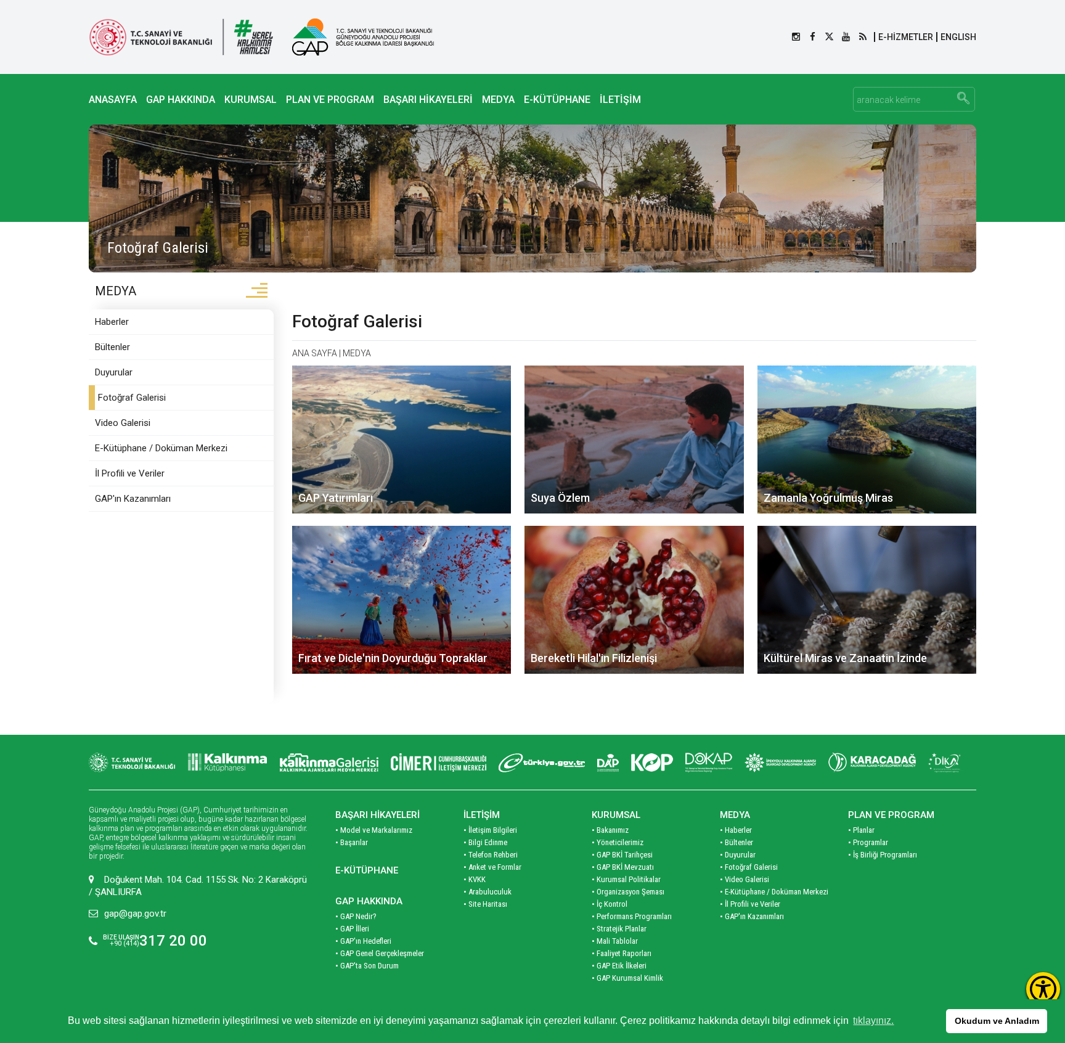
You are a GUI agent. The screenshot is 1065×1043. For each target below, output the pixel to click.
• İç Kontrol (609, 904)
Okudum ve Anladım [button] (997, 1021)
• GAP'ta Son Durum (367, 965)
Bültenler (112, 347)
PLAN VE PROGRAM (330, 99)
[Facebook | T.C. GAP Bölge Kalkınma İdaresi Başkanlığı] (812, 37)
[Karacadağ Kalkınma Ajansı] (872, 762)
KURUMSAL (250, 99)
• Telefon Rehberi (490, 854)
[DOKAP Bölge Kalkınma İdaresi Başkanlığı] (708, 762)
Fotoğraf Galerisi (132, 397)
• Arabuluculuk (487, 891)
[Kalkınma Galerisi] (329, 762)
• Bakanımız (610, 830)
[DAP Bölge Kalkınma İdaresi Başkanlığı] (608, 762)
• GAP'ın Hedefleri (363, 941)
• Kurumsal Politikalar (626, 879)
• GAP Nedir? (356, 916)
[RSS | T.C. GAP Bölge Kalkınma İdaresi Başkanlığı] (862, 37)
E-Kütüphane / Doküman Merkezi (161, 448)
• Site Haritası (485, 904)
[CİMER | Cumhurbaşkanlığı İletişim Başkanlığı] (438, 762)
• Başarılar (351, 842)
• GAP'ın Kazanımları (752, 916)
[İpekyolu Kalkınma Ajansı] (780, 762)
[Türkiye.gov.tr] (542, 762)
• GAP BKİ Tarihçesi (622, 854)
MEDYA (498, 99)
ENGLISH (958, 37)
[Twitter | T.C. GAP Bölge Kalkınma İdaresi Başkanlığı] (829, 37)
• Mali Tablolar (615, 941)
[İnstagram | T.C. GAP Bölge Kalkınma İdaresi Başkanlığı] (796, 37)
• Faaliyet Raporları (621, 953)
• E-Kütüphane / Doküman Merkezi (774, 891)
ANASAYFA (113, 99)
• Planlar (861, 830)
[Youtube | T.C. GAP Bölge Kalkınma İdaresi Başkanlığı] (846, 37)
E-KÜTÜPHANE (557, 99)
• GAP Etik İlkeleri (619, 965)
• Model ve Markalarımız (373, 830)
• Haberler (736, 830)
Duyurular (114, 372)
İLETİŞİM (620, 99)
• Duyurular (738, 854)
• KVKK (474, 879)
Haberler (112, 321)
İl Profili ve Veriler (130, 473)
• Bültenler (736, 842)
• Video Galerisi (744, 879)
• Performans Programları (632, 916)
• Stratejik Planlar (619, 928)
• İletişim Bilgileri (490, 830)
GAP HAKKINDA (180, 99)
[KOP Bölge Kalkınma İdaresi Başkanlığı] (652, 762)
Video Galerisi (122, 422)
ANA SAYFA (314, 353)
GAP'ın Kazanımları (133, 498)
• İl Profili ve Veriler (750, 904)
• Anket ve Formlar (492, 867)
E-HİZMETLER (905, 37)
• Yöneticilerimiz (617, 842)
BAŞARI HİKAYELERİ (428, 99)
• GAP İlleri (352, 928)
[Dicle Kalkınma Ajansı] (945, 762)
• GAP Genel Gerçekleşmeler (379, 953)
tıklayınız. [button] (873, 1020)
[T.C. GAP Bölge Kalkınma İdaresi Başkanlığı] (363, 36)
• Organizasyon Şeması (628, 891)
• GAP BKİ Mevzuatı (623, 867)
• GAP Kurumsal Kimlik (627, 978)
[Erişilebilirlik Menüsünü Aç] (1043, 989)
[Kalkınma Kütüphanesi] (227, 762)
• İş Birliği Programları (882, 854)
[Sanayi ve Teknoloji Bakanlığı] (132, 762)
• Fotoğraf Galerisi (749, 867)
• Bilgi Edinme (485, 842)
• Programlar (868, 842)
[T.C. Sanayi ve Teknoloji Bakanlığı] (181, 36)
